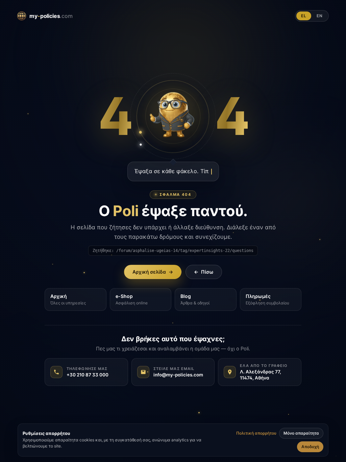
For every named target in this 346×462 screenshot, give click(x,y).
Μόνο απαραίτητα (301, 433)
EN (320, 15)
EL (303, 15)
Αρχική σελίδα (152, 272)
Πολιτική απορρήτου (256, 433)
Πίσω (204, 272)
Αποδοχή (310, 446)
